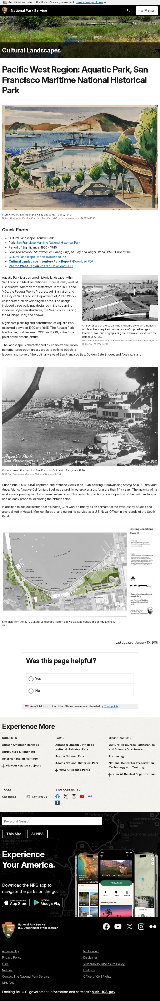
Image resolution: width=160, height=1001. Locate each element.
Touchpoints (111, 706)
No (37, 691)
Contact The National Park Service (26, 976)
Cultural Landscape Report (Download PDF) (39, 257)
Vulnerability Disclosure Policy (104, 964)
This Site (13, 834)
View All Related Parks (74, 769)
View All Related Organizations (134, 774)
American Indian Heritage (20, 758)
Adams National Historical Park (77, 763)
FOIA (5, 964)
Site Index (9, 796)
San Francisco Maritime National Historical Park (48, 242)
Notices (7, 970)
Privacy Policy (11, 957)
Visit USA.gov (103, 992)
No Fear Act (91, 951)
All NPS (37, 834)
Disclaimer (90, 957)
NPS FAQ (8, 982)
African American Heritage (20, 744)
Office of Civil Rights (97, 976)
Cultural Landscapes (31, 50)
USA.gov (89, 970)
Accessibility (10, 951)
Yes (38, 678)
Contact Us (39, 796)
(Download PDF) (52, 261)
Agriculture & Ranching (18, 751)
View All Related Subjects (23, 765)
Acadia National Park (69, 756)
